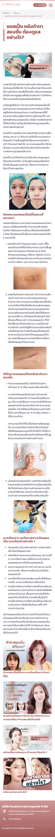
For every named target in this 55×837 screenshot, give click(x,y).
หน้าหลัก (5, 13)
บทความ (16, 13)
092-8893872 (15, 819)
